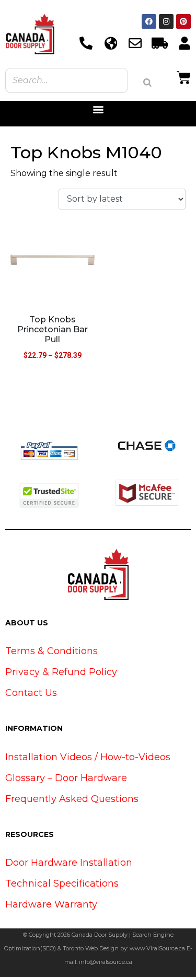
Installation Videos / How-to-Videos (87, 757)
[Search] (147, 82)
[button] (98, 109)
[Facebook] (149, 21)
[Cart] (184, 76)
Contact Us (31, 693)
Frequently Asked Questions (72, 799)
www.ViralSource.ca (157, 948)
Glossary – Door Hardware (66, 778)
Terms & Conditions (51, 651)
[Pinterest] (183, 21)
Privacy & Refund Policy (61, 672)
